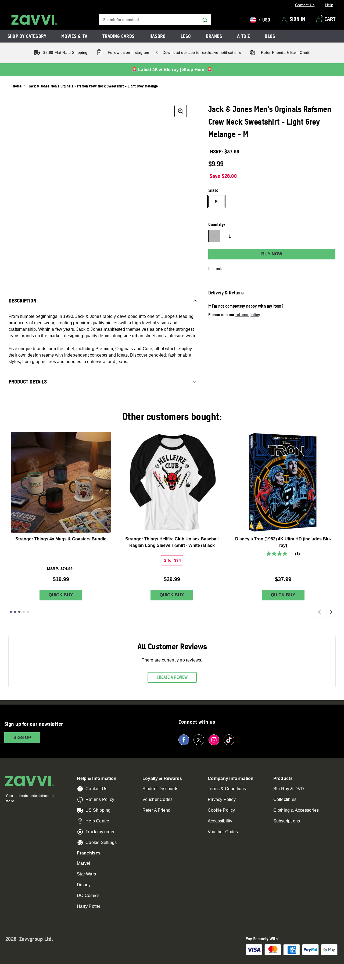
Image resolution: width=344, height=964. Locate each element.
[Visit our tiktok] (229, 739)
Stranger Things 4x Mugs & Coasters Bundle (60, 539)
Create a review (172, 677)
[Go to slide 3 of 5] (19, 612)
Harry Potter (88, 906)
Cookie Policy (221, 810)
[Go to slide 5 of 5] (28, 612)
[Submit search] (204, 20)
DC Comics (88, 895)
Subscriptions (286, 821)
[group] (103, 189)
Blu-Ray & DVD (288, 788)
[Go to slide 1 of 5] (11, 612)
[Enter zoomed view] (180, 111)
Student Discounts (160, 788)
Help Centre (97, 821)
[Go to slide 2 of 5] (15, 612)
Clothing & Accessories (296, 810)
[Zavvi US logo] (34, 20)
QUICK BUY (61, 595)
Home (17, 86)
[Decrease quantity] (214, 236)
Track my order (99, 831)
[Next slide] (330, 612)
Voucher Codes (157, 799)
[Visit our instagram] (214, 739)
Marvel (83, 863)
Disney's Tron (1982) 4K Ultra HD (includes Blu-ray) (283, 542)
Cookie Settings (101, 842)
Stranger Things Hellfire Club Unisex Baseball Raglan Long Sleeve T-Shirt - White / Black (171, 542)
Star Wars (86, 874)
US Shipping (97, 810)
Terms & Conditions (227, 788)
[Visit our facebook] (183, 739)
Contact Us (96, 788)
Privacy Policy (222, 799)
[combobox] (155, 19)
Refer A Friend (156, 810)
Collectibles (284, 799)
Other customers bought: (172, 416)
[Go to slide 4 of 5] (24, 612)
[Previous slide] (319, 612)
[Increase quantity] (245, 236)
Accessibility (220, 821)
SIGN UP (22, 737)
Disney (84, 884)
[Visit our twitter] (199, 739)
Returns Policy (99, 799)
